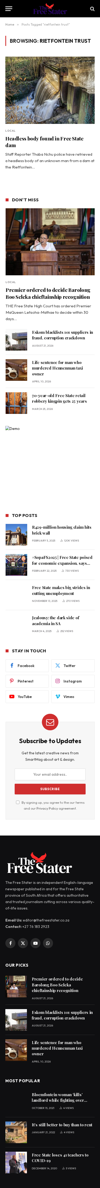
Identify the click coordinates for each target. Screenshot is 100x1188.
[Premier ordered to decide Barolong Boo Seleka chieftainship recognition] (50, 241)
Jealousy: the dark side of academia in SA (55, 620)
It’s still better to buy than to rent (62, 1124)
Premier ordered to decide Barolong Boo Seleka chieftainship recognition (48, 293)
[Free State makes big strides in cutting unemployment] (16, 595)
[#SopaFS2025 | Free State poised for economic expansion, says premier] (16, 565)
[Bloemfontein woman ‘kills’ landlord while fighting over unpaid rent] (16, 1102)
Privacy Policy (47, 808)
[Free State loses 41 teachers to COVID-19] (16, 1162)
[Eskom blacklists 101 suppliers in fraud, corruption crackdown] (16, 340)
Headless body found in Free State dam (44, 142)
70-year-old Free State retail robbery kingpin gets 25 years (59, 398)
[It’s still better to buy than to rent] (16, 1132)
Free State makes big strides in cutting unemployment (61, 590)
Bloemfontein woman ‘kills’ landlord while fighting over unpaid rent (58, 1100)
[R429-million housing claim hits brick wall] (16, 535)
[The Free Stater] (50, 8)
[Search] (92, 9)
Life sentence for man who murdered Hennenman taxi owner (57, 368)
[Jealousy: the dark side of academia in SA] (16, 625)
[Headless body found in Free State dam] (50, 90)
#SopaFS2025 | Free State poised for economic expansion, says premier (62, 563)
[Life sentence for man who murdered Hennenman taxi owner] (16, 370)
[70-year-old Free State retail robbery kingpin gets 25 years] (16, 403)
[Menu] (8, 9)
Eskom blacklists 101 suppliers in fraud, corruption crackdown (62, 335)
